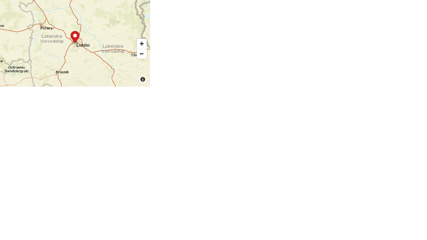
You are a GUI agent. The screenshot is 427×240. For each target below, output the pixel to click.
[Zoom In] (142, 44)
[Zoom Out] (142, 54)
